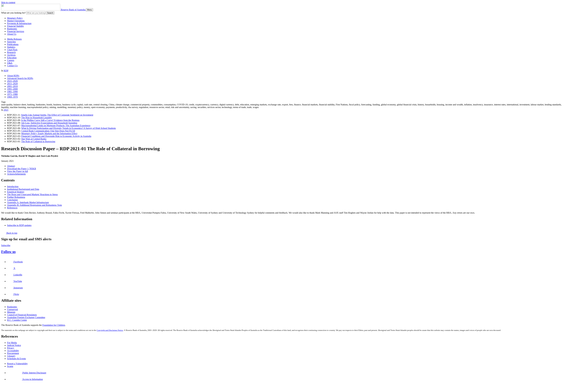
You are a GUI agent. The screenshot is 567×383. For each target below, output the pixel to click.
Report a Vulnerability (17, 363)
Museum (11, 312)
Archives (11, 55)
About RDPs (13, 75)
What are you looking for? (13, 13)
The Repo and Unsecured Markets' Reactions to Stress (32, 194)
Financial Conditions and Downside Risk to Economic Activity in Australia (56, 136)
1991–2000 (12, 89)
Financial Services (15, 31)
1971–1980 (12, 94)
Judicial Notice (14, 345)
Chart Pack (12, 49)
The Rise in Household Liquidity (36, 117)
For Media (12, 342)
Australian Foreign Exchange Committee (26, 317)
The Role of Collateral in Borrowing (38, 141)
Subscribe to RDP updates (19, 225)
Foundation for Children (53, 325)
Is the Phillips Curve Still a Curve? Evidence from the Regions (50, 120)
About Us (11, 34)
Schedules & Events (16, 358)
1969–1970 (12, 97)
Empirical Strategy (15, 192)
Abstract (11, 166)
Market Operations (16, 20)
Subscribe (5, 245)
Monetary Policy (15, 18)
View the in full (17, 171)
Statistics (11, 47)
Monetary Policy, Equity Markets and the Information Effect (49, 133)
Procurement (13, 353)
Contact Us (12, 65)
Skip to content (8, 2)
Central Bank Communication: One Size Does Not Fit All (48, 131)
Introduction (12, 186)
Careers (10, 60)
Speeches (11, 41)
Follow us (8, 252)
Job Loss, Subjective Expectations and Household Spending (49, 123)
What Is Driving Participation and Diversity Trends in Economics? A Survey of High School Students (68, 128)
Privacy (10, 348)
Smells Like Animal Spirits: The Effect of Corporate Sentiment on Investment (57, 115)
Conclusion (12, 200)
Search (50, 13)
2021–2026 (12, 81)
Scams (10, 366)
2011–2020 (12, 83)
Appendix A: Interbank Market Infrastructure (28, 202)
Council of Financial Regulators (22, 314)
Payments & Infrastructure (19, 23)
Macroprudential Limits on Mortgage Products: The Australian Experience (55, 125)
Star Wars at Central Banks (33, 139)
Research (11, 52)
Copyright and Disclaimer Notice (110, 330)
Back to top (11, 233)
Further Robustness (16, 197)
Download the (21, 168)
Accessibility (13, 350)
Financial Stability (15, 26)
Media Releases (14, 39)
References (12, 207)
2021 (6, 110)
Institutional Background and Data (23, 189)
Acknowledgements (16, 174)
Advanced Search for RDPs (20, 78)
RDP (6, 70)
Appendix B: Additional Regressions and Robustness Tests (34, 205)
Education (12, 57)
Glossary (11, 356)
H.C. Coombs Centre (17, 320)
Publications (12, 44)
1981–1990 (12, 91)
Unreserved (12, 309)
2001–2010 (12, 86)
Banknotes (12, 28)
